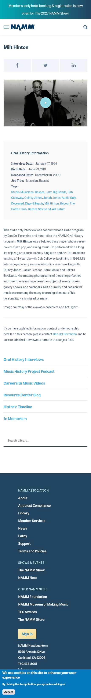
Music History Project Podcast (29, 371)
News (22, 528)
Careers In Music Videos (24, 383)
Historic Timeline (18, 406)
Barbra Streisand (39, 209)
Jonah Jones (52, 197)
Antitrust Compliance (34, 505)
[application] (45, 103)
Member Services (31, 520)
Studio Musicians (22, 192)
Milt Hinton (51, 203)
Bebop (64, 203)
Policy (22, 535)
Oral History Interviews (24, 359)
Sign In (27, 633)
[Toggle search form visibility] (85, 27)
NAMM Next (27, 577)
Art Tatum (58, 209)
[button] (45, 102)
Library (23, 513)
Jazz (49, 192)
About (23, 497)
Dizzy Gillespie (34, 203)
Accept (8, 692)
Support (24, 543)
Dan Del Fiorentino (65, 334)
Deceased (17, 203)
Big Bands (59, 192)
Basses (39, 192)
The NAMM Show (31, 570)
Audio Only (69, 197)
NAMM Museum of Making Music (43, 604)
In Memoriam (15, 418)
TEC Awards (27, 611)
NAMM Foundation (32, 596)
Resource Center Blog (22, 394)
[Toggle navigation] (6, 27)
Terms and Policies (32, 551)
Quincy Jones (33, 197)
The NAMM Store (31, 619)
